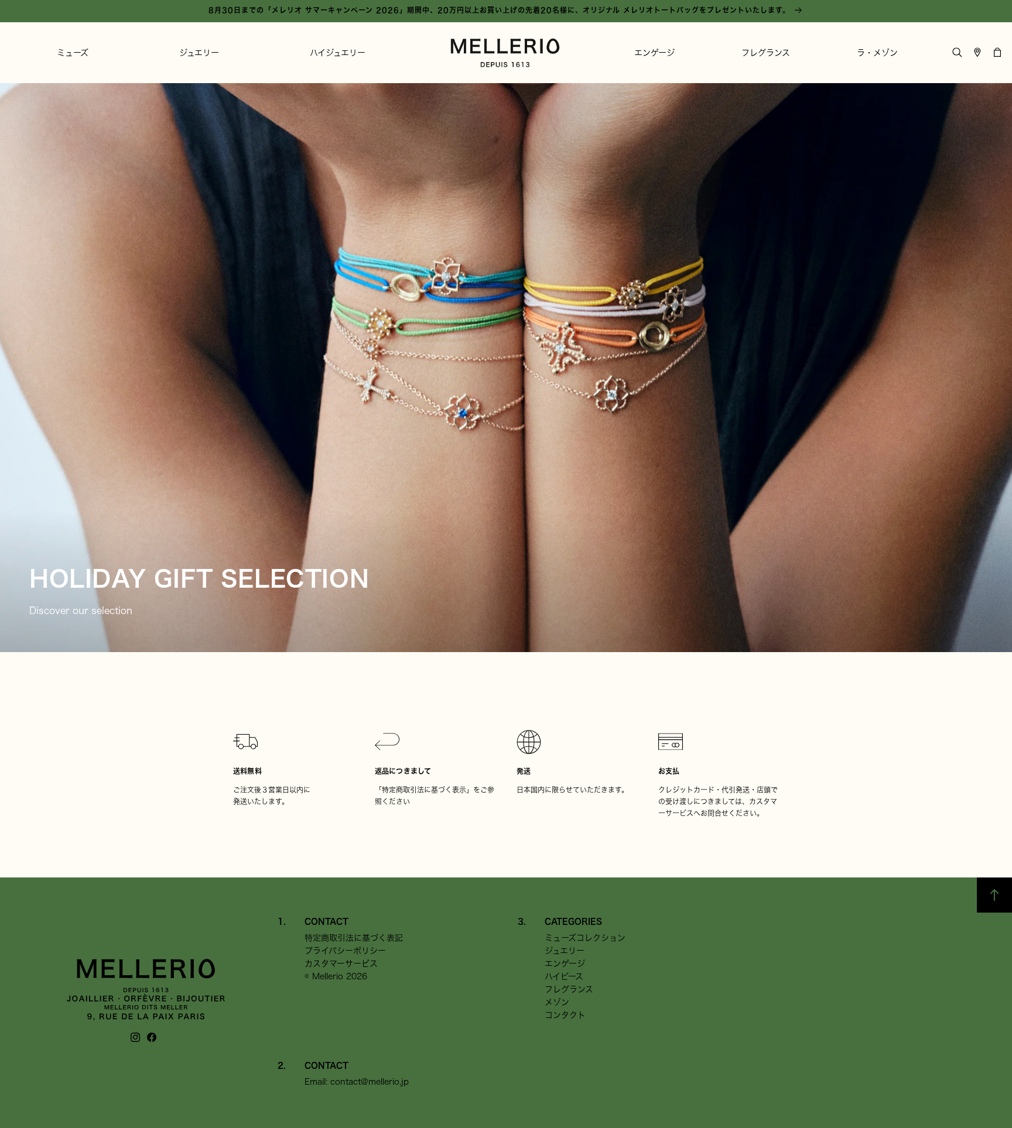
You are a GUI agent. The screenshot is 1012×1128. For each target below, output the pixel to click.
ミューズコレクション (585, 938)
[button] (72, 52)
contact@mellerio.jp (369, 1082)
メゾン (557, 1002)
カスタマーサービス (341, 963)
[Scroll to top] (994, 895)
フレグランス (569, 989)
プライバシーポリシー (345, 951)
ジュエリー (564, 951)
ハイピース (564, 976)
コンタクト (565, 1015)
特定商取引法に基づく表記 (354, 938)
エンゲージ (565, 963)
